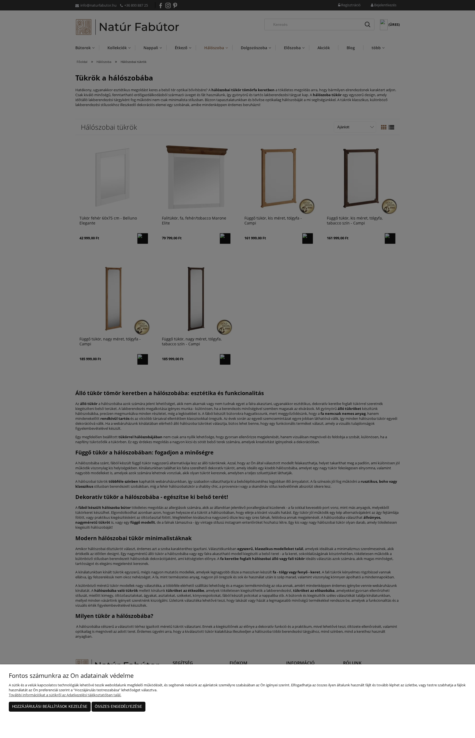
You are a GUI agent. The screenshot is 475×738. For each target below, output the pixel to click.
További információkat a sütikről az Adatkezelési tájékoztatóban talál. (65, 694)
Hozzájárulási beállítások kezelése (49, 706)
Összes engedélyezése (118, 706)
